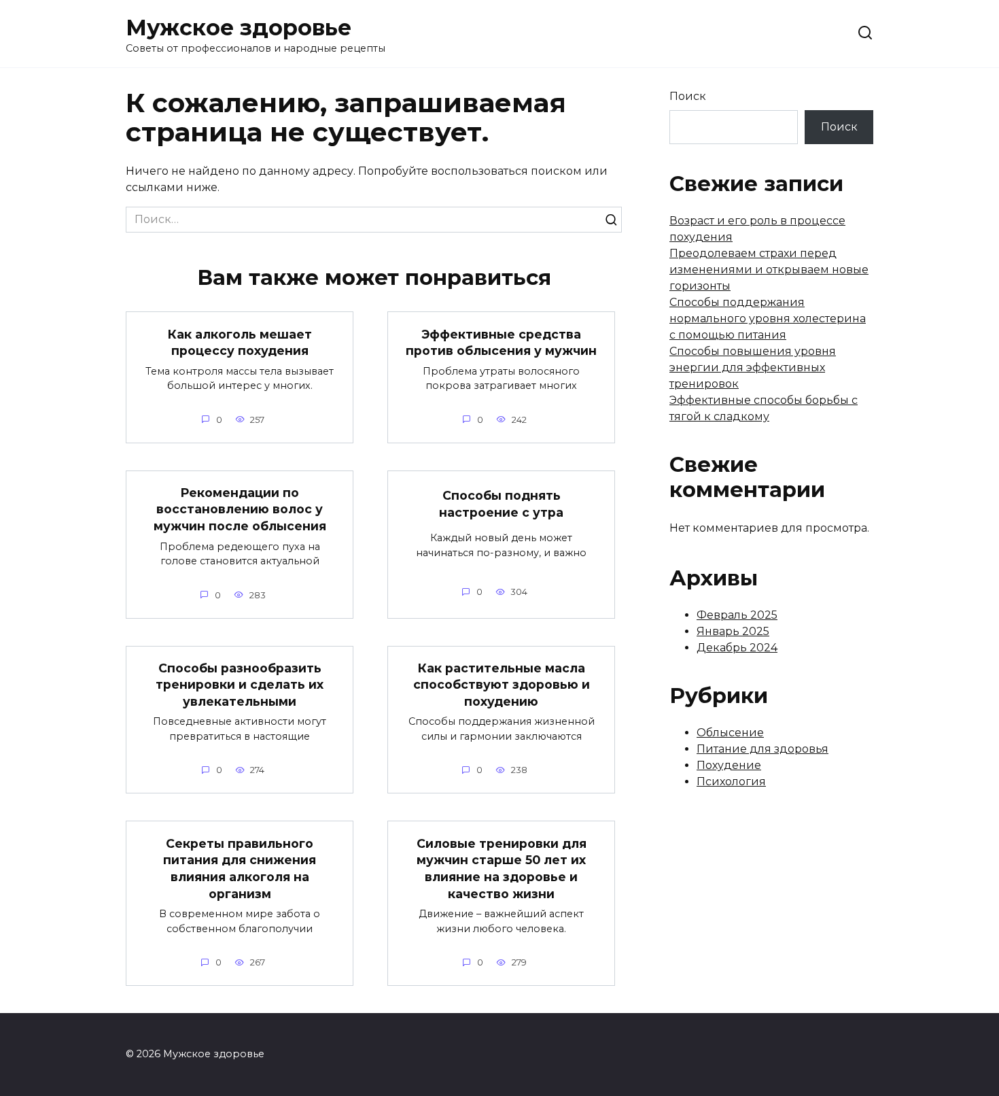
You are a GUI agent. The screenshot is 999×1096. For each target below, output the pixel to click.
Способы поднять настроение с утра (501, 503)
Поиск (687, 96)
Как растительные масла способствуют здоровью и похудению (501, 684)
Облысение (730, 732)
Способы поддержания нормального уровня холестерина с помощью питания (767, 318)
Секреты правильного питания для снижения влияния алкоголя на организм (239, 868)
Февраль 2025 (737, 615)
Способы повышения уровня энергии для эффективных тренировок (752, 367)
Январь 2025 (733, 631)
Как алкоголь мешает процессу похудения (240, 342)
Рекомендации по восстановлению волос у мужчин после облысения (240, 509)
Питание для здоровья (762, 748)
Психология (731, 781)
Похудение (729, 765)
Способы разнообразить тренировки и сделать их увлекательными (239, 684)
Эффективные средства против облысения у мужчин (501, 342)
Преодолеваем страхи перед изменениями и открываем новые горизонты (769, 269)
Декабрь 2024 (737, 647)
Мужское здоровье (238, 27)
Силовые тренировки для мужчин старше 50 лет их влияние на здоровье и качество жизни (501, 868)
